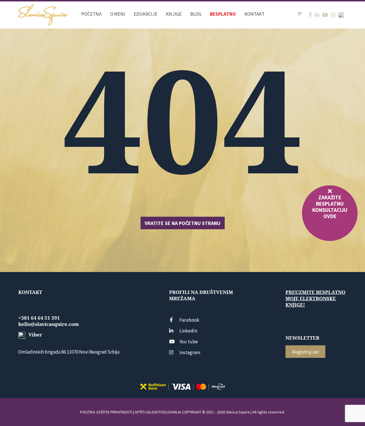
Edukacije (145, 14)
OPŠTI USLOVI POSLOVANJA (158, 412)
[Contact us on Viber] (341, 15)
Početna (91, 14)
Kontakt (254, 14)
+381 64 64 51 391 (39, 318)
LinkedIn (188, 331)
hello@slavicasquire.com (48, 324)
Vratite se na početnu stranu (182, 223)
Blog (195, 14)
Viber (34, 335)
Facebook (189, 320)
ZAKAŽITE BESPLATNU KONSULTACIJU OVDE (329, 206)
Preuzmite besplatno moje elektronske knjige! (315, 298)
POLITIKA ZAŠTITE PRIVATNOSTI (106, 412)
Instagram (189, 352)
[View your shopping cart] (300, 14)
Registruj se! (305, 351)
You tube (188, 341)
